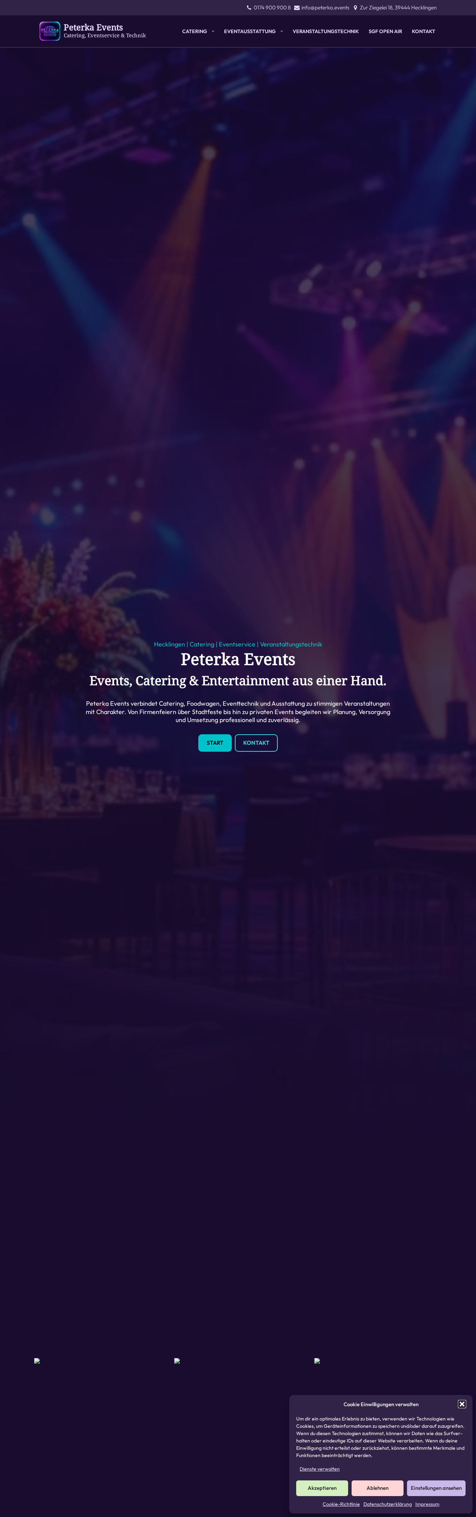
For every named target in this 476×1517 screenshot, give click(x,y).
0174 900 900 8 (272, 7)
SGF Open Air (385, 31)
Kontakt (423, 31)
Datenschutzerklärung (387, 1504)
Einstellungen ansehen (436, 1488)
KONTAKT (256, 742)
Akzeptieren (322, 1488)
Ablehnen (378, 1488)
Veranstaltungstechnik (326, 31)
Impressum (427, 1504)
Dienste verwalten (320, 1469)
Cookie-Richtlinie (341, 1504)
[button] (462, 1404)
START (215, 742)
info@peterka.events (325, 7)
